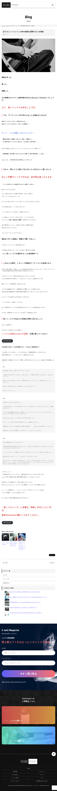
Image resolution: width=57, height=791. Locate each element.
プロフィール (42, 771)
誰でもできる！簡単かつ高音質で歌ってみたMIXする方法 (13, 543)
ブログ (7, 25)
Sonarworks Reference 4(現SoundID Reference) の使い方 (26, 612)
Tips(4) (5, 574)
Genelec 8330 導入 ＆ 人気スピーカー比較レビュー (23, 607)
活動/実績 (15, 771)
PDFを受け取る (7, 340)
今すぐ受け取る (28, 673)
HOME (28, 768)
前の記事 (5, 562)
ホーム (3, 25)
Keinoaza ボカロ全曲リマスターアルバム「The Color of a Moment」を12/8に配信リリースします (21, 545)
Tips (6, 34)
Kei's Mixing (15, 774)
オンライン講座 (15, 777)
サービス (42, 774)
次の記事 (51, 562)
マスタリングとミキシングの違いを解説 (5, 543)
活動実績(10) (6, 583)
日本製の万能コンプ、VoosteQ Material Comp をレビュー (25, 602)
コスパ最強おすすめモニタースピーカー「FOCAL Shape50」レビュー (29, 597)
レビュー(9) (6, 578)
